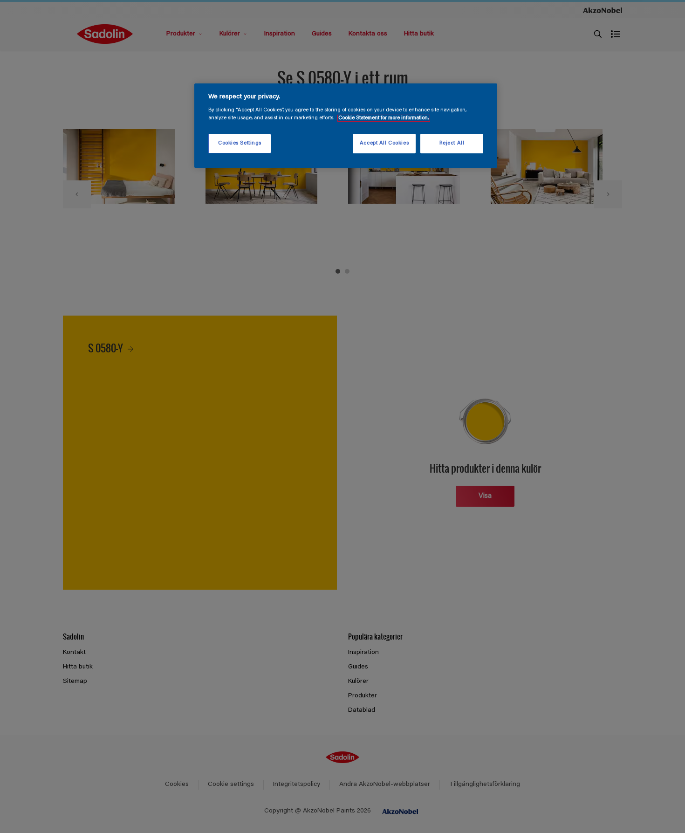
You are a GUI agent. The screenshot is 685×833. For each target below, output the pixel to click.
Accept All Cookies (384, 143)
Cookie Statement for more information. (383, 118)
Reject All (452, 143)
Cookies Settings (239, 143)
